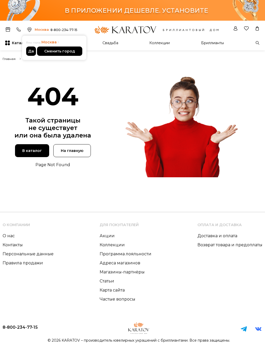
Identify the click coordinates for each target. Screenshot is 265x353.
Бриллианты (212, 43)
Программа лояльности (125, 253)
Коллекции (159, 43)
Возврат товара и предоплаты (229, 244)
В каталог (32, 150)
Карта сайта (112, 290)
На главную (72, 150)
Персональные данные (28, 253)
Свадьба (110, 43)
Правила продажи (23, 262)
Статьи (107, 281)
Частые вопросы (117, 299)
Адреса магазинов (120, 262)
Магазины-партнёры (122, 272)
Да (31, 51)
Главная (9, 59)
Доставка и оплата (217, 235)
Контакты (13, 244)
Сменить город (59, 51)
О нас (9, 235)
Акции (107, 235)
